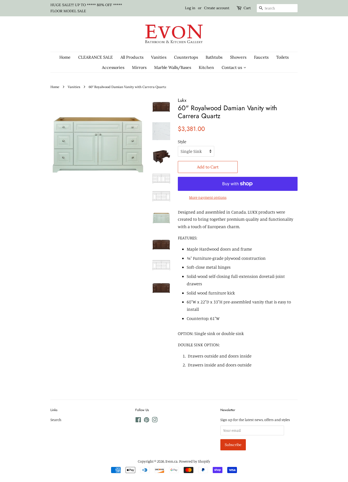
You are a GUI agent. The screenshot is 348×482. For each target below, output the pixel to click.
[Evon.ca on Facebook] (138, 420)
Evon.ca (171, 461)
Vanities (74, 87)
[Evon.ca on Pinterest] (146, 420)
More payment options (207, 197)
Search (55, 419)
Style (182, 141)
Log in (190, 8)
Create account (216, 8)
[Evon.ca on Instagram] (154, 420)
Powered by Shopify (194, 461)
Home (54, 87)
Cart (247, 8)
